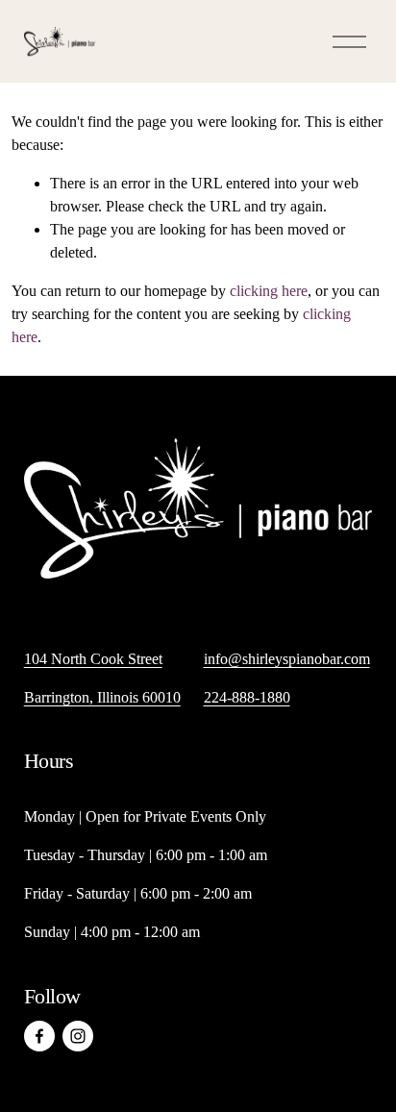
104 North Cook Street (93, 659)
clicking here (269, 291)
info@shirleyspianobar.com (287, 659)
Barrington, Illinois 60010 (102, 697)
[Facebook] (39, 1036)
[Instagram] (77, 1036)
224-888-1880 (247, 697)
